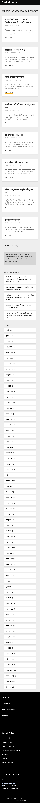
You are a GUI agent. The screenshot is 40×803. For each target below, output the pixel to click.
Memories (5, 754)
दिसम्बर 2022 (9, 492)
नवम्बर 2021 (9, 564)
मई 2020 (8, 648)
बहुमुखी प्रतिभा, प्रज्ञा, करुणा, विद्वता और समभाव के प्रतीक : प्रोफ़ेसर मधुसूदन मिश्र (19, 315)
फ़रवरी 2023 (9, 481)
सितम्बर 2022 (9, 508)
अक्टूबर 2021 (9, 570)
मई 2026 (8, 341)
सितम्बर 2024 (9, 430)
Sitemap (4, 721)
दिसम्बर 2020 (9, 614)
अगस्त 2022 (9, 514)
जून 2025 (8, 380)
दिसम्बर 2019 (9, 676)
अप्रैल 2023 (9, 469)
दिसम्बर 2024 (9, 414)
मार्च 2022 (8, 542)
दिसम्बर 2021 (9, 559)
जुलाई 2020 (9, 637)
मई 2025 (8, 386)
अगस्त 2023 (9, 458)
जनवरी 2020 (9, 670)
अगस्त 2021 (9, 581)
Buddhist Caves (6, 746)
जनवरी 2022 (9, 553)
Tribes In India (6, 762)
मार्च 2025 (8, 397)
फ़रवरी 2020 (9, 665)
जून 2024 (8, 441)
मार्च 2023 (8, 475)
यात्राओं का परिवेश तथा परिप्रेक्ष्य (16, 162)
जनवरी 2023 (9, 486)
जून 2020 (8, 642)
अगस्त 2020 (9, 631)
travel (3, 758)
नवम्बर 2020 (9, 620)
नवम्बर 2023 (9, 453)
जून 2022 (8, 525)
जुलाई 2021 (9, 586)
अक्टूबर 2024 (9, 425)
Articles (4, 738)
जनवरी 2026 (9, 358)
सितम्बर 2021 (9, 575)
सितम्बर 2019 (9, 687)
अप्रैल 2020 (9, 653)
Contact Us (5, 697)
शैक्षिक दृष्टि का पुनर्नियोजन (14, 77)
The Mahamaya (9, 2)
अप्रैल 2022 (9, 536)
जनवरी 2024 (9, 447)
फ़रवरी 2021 (9, 603)
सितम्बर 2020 (9, 626)
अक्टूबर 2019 (9, 681)
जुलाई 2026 (9, 330)
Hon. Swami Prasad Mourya (10, 750)
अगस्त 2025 (9, 369)
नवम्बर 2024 (9, 419)
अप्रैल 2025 (9, 391)
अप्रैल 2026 (9, 347)
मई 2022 (8, 531)
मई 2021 (8, 598)
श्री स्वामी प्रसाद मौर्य (12, 220)
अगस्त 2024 (9, 436)
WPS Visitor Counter (13, 788)
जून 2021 (8, 592)
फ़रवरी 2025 (9, 403)
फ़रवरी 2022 (9, 548)
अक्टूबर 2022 (9, 503)
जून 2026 (8, 336)
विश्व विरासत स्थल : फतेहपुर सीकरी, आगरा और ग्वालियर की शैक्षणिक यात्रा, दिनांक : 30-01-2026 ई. (19, 279)
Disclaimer (5, 715)
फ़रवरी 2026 (9, 352)
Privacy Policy (6, 703)
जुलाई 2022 (9, 520)
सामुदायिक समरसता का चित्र (15, 49)
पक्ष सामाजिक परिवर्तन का (14, 134)
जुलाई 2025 (9, 375)
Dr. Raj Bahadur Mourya (13, 277)
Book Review (6, 742)
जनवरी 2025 (9, 408)
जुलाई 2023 (9, 464)
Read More (9, 38)
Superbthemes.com (20, 800)
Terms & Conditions (8, 709)
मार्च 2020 (8, 659)
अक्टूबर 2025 (9, 363)
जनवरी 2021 (9, 609)
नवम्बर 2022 (9, 497)
